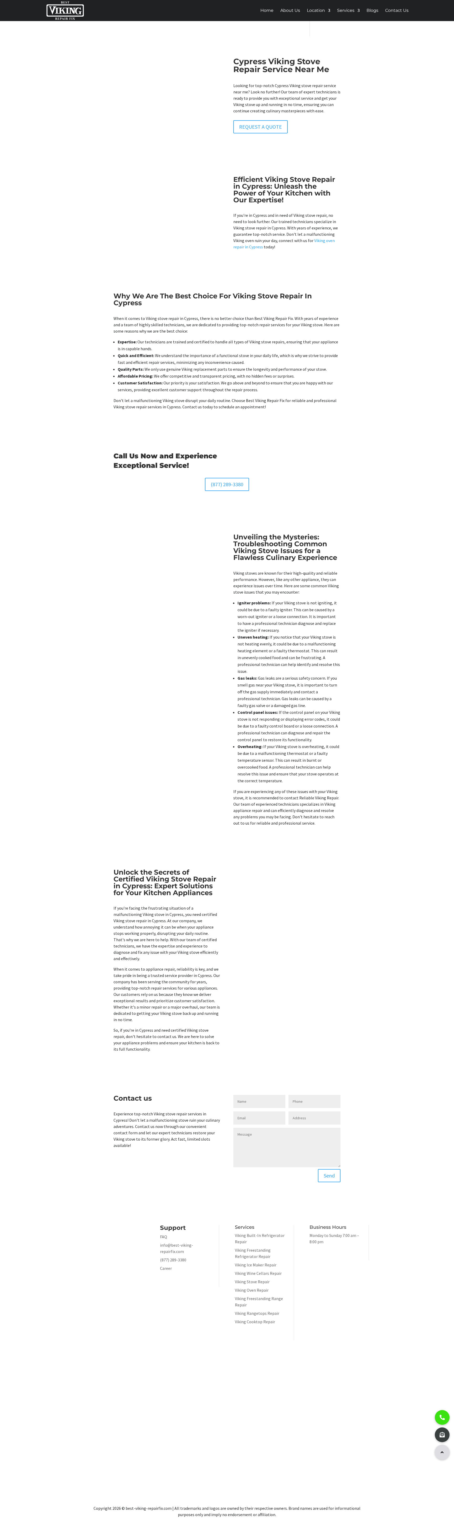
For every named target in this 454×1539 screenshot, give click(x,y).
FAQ (163, 1236)
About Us (290, 11)
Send (329, 1175)
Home (267, 11)
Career (166, 1268)
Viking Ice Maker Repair (255, 1264)
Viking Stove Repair (252, 1281)
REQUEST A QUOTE (260, 126)
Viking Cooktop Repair (255, 1321)
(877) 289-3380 (227, 484)
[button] (442, 1452)
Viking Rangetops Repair (257, 1313)
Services (345, 11)
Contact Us (397, 11)
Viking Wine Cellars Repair (258, 1273)
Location (316, 11)
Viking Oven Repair (252, 1290)
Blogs (372, 11)
